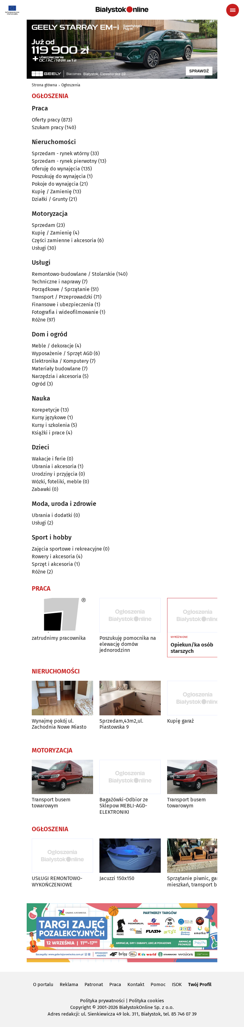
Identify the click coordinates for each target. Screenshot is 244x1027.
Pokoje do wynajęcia (55, 184)
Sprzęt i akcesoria (52, 564)
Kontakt (135, 984)
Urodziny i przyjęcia (55, 474)
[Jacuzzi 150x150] (130, 855)
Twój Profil (199, 984)
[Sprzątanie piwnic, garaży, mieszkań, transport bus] (197, 855)
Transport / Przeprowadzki (62, 297)
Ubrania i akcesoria (54, 466)
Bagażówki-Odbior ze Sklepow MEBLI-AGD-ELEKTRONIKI (123, 806)
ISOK (177, 984)
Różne (39, 320)
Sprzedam (43, 225)
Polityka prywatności (102, 1001)
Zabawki (41, 489)
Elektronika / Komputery (60, 361)
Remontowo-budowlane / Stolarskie (73, 274)
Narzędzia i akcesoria (56, 376)
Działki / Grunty (50, 199)
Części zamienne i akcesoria (64, 240)
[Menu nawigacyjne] (232, 10)
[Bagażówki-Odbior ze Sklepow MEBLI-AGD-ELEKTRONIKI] (130, 777)
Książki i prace (48, 433)
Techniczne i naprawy (56, 282)
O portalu (43, 984)
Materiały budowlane (56, 369)
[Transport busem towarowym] (62, 777)
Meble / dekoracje (53, 346)
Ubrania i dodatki (52, 515)
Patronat (94, 984)
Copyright (80, 1007)
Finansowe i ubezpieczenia (62, 304)
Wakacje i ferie (49, 459)
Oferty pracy (46, 120)
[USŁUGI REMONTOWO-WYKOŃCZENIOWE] (62, 855)
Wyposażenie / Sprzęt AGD (62, 353)
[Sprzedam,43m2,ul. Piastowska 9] (130, 698)
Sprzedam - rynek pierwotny (64, 161)
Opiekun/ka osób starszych (192, 648)
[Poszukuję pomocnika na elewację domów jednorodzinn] (130, 615)
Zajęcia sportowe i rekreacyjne (67, 549)
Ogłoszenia (70, 85)
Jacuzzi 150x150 (116, 878)
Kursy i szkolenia (51, 425)
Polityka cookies (146, 1001)
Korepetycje (45, 410)
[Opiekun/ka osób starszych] (197, 615)
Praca (115, 984)
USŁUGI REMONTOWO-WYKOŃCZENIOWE (57, 881)
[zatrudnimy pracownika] (62, 615)
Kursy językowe (49, 417)
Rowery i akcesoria (53, 556)
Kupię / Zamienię (52, 192)
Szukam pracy (48, 127)
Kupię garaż (180, 721)
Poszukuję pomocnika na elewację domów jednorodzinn (127, 644)
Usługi (39, 248)
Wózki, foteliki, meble (57, 482)
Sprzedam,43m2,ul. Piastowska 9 (121, 724)
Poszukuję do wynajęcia (59, 176)
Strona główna (44, 85)
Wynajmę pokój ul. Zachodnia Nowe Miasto (59, 724)
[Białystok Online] (122, 9)
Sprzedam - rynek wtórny (60, 153)
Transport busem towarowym (51, 803)
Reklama (69, 984)
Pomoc (158, 984)
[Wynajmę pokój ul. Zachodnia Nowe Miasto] (62, 698)
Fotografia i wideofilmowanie (65, 312)
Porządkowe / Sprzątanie (61, 289)
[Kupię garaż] (197, 698)
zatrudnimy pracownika (59, 638)
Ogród (39, 384)
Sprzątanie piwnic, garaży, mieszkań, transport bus (197, 881)
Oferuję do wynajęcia (56, 169)
